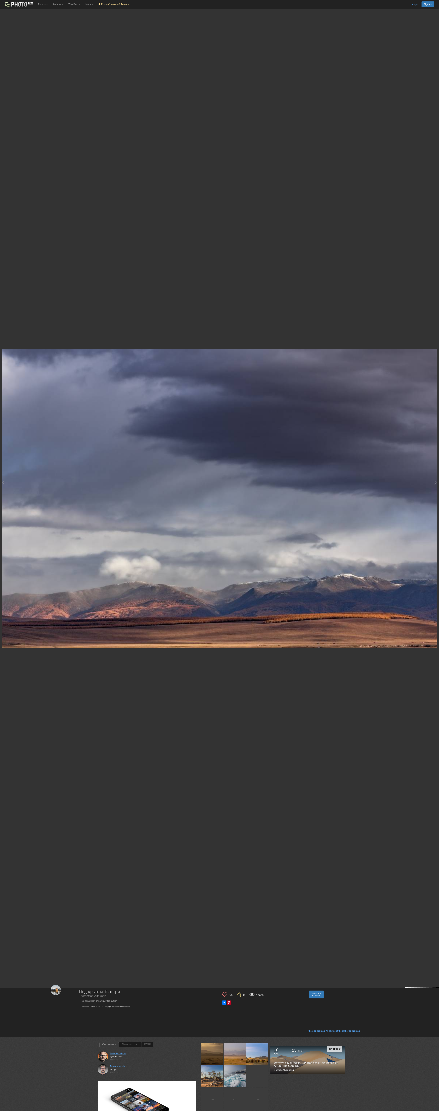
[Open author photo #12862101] (235, 1054)
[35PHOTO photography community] (18, 4)
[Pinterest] (229, 1002)
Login (415, 4)
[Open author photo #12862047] (257, 1076)
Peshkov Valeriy (117, 1066)
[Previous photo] (3, 482)
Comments (109, 1044)
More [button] (88, 4)
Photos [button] (42, 4)
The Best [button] (73, 4)
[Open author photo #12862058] (212, 1076)
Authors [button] (57, 4)
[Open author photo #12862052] (235, 1076)
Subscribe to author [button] (316, 994)
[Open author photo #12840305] (235, 1098)
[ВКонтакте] (224, 1002)
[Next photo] (435, 482)
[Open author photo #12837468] (257, 1098)
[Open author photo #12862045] (212, 1098)
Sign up (428, 4)
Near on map (130, 1044)
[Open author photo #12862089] (257, 1054)
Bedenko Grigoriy (118, 1053)
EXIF (147, 1044)
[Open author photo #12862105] (212, 1054)
